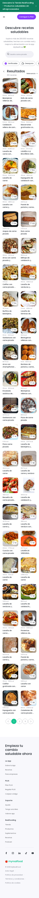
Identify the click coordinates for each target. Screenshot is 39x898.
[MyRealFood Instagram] (13, 853)
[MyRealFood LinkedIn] (19, 853)
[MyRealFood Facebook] (6, 853)
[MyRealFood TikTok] (26, 853)
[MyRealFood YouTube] (33, 853)
